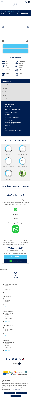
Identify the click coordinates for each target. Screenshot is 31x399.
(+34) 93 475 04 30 (8, 304)
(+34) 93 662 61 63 (8, 347)
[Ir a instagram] (13, 359)
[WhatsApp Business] (19, 363)
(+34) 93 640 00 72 (8, 289)
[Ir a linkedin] (20, 359)
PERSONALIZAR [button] (15, 396)
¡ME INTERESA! (15, 257)
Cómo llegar (7, 292)
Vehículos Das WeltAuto (13, 11)
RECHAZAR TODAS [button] (21, 392)
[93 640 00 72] (26, 2)
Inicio (3, 11)
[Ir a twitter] (9, 359)
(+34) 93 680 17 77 (8, 333)
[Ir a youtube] (16, 359)
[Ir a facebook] (7, 359)
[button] (3, 27)
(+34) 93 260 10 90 (8, 318)
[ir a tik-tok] (23, 359)
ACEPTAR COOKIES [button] (9, 392)
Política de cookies (16, 389)
